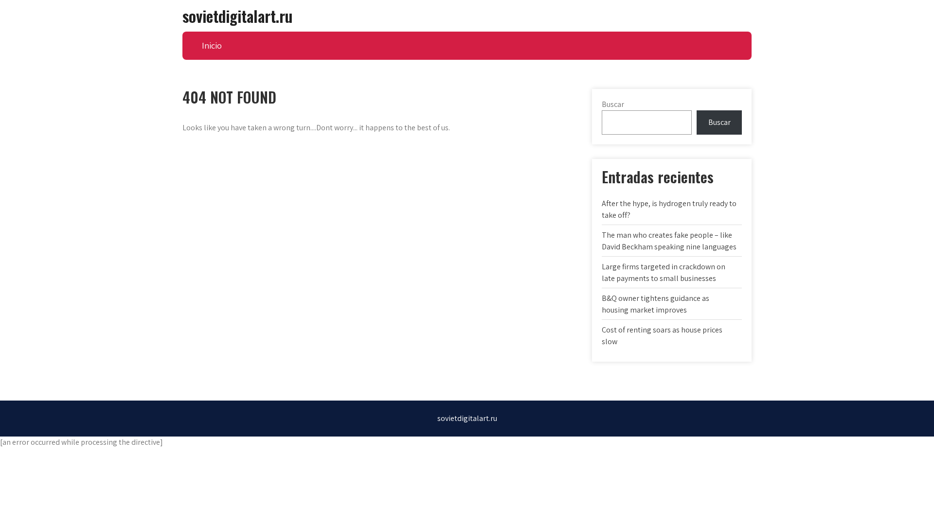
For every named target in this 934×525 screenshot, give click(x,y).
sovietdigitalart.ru (237, 15)
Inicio (212, 45)
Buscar (613, 104)
